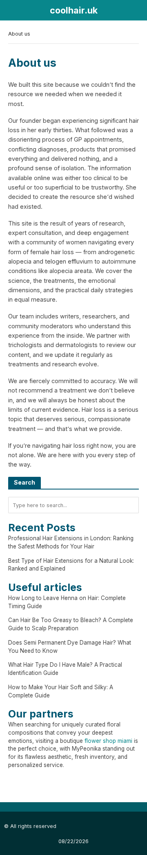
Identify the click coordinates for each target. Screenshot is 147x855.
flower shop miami (108, 741)
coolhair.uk (74, 10)
